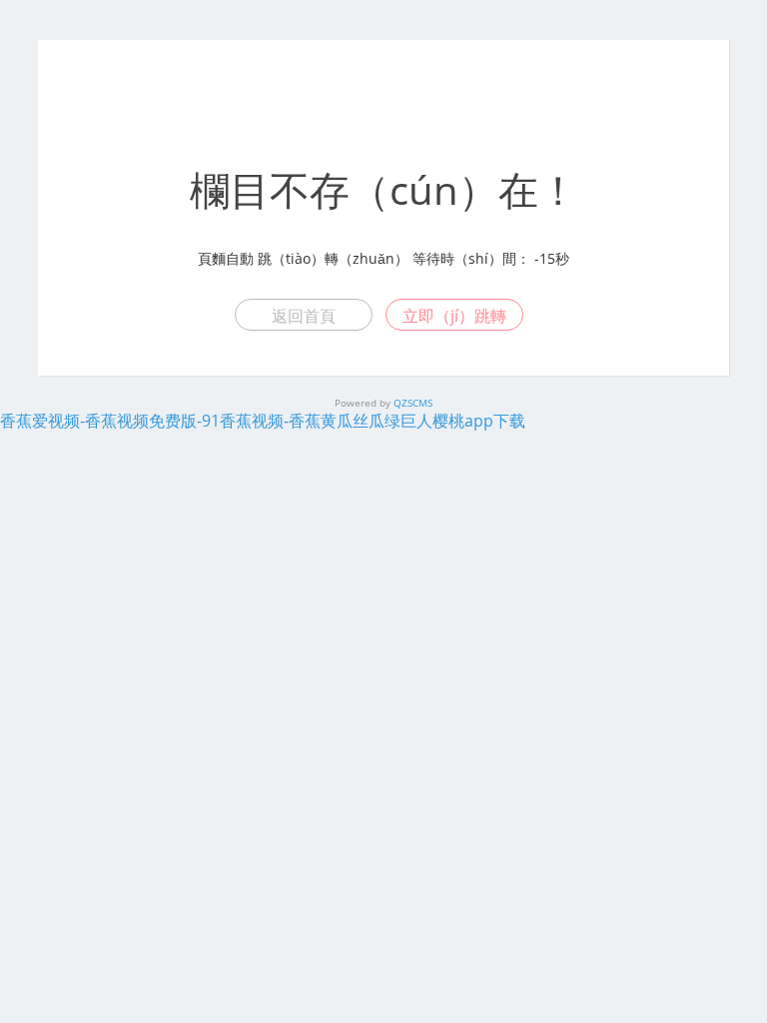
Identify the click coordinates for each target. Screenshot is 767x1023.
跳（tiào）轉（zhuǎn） (333, 258)
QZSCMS (412, 403)
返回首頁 (304, 316)
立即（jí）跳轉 (454, 316)
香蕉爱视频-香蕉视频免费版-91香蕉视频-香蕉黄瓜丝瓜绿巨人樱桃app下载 (262, 421)
